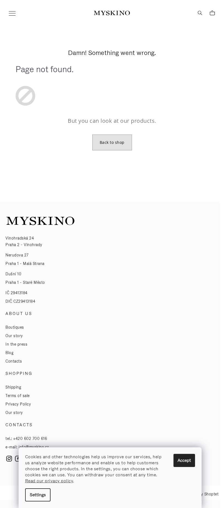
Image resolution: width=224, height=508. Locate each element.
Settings (38, 495)
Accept (184, 460)
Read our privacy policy (49, 481)
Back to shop (112, 142)
